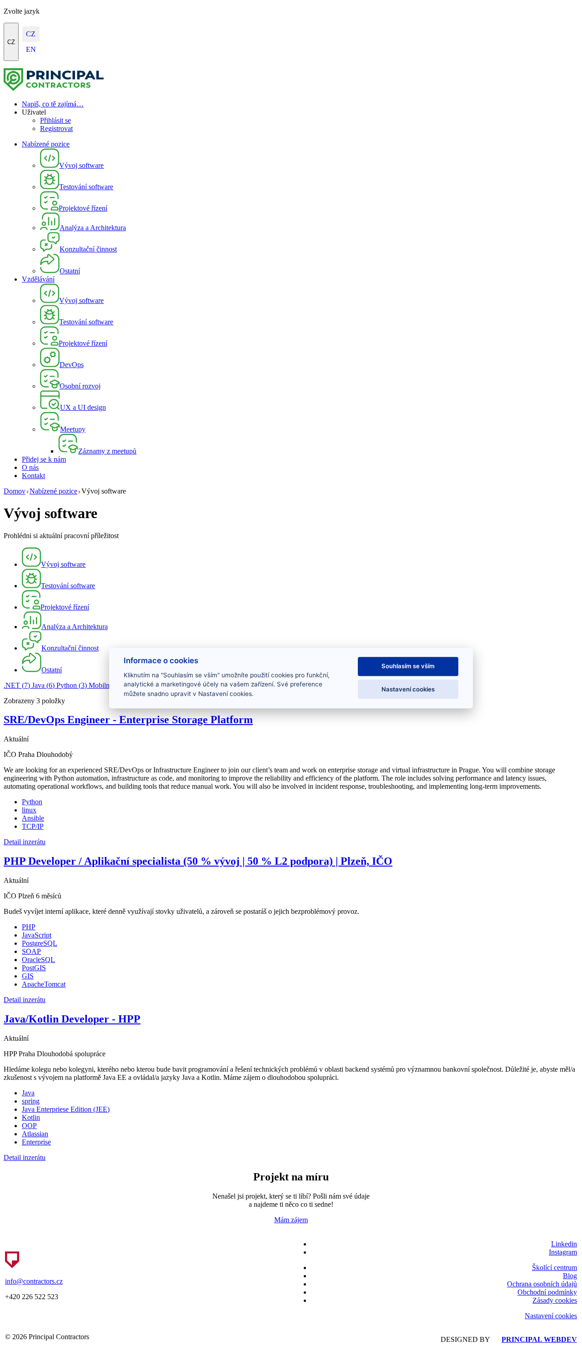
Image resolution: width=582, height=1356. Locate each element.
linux (29, 810)
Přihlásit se (55, 120)
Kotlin (31, 1117)
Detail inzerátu (24, 842)
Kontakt (33, 475)
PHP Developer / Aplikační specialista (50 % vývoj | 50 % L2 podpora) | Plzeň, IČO (198, 861)
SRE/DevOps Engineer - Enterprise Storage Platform (128, 720)
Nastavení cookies (551, 1316)
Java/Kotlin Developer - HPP (72, 1019)
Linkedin (564, 1244)
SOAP (31, 951)
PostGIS (34, 968)
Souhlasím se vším (408, 666)
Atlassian (35, 1134)
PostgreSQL (39, 943)
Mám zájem (291, 1220)
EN (31, 49)
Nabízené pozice (46, 144)
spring (31, 1101)
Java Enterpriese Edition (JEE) (66, 1109)
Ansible (33, 818)
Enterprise (36, 1142)
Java (43, 685)
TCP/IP (33, 826)
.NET (17, 685)
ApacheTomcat (43, 984)
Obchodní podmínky (547, 1292)
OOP (29, 1125)
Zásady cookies (554, 1300)
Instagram (563, 1252)
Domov (14, 491)
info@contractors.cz (34, 1281)
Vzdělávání (38, 279)
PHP (28, 927)
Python (71, 685)
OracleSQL (38, 959)
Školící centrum (554, 1267)
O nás (30, 467)
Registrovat (56, 128)
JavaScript (36, 935)
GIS (28, 976)
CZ (11, 42)
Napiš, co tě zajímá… (53, 104)
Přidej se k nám (44, 459)
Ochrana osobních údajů (542, 1284)
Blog (570, 1276)
